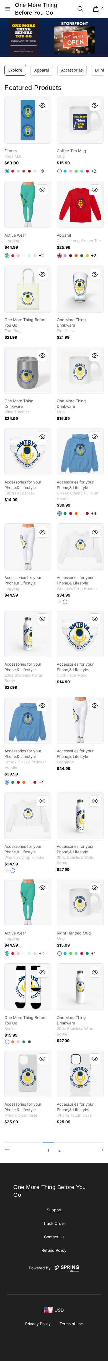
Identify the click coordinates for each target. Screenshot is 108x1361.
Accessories (72, 70)
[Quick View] (42, 105)
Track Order (54, 1223)
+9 (41, 171)
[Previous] (8, 1147)
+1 (93, 953)
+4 (93, 513)
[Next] (99, 1147)
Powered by (40, 1268)
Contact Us (54, 1236)
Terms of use (71, 1323)
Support (54, 1209)
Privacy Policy (38, 1323)
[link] (28, 120)
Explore (15, 70)
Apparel (41, 70)
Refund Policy (54, 1250)
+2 (93, 171)
